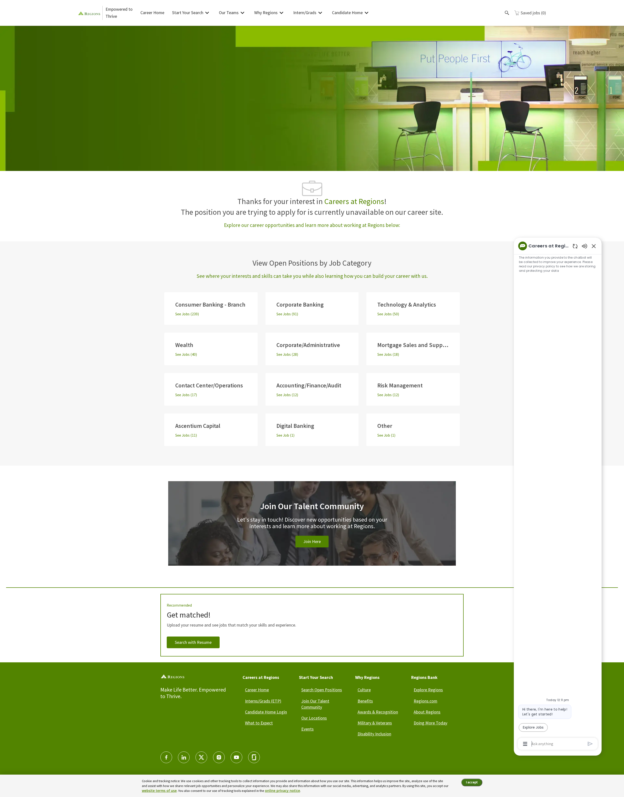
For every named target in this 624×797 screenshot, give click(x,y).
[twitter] (201, 757)
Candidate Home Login (266, 712)
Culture (364, 690)
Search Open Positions (321, 690)
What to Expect (259, 723)
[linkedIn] (184, 757)
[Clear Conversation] (575, 246)
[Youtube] (236, 757)
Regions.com (425, 701)
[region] (558, 494)
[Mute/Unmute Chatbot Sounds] (584, 245)
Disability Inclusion (374, 734)
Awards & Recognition (378, 712)
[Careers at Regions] (90, 13)
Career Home (152, 12)
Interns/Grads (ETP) (263, 701)
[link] (312, 529)
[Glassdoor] (254, 757)
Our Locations (314, 718)
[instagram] (219, 757)
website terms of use (159, 790)
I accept (472, 782)
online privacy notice (282, 790)
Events (307, 729)
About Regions (427, 712)
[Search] (507, 13)
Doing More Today (430, 723)
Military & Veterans (375, 723)
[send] (590, 744)
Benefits (365, 701)
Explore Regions (428, 690)
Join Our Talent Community (315, 704)
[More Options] (525, 744)
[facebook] (166, 757)
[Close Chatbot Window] (594, 246)
